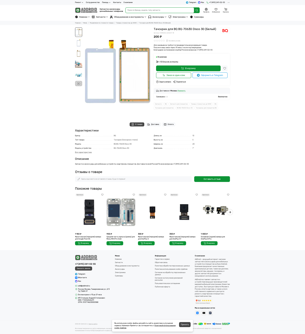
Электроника (179, 17)
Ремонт (78, 2)
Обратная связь (161, 262)
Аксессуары (158, 17)
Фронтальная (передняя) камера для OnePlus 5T (182, 238)
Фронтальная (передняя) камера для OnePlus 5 (151, 238)
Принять (185, 324)
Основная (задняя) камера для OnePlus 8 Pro (213, 238)
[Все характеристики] (83, 152)
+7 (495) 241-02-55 (217, 2)
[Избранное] (225, 68)
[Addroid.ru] (86, 10)
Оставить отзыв (212, 179)
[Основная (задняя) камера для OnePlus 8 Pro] (215, 212)
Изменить (182, 91)
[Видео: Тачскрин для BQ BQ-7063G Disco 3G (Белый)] (78, 83)
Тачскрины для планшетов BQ (206, 108)
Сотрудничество (93, 2)
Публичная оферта (162, 287)
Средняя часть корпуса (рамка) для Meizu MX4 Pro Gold (121, 238)
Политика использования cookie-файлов (171, 269)
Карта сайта (93, 324)
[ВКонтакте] (197, 313)
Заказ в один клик (175, 75)
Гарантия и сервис (162, 259)
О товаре (138, 124)
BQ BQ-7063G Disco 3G (185, 108)
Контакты (117, 2)
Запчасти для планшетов (179, 104)
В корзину (190, 68)
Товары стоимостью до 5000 (126, 23)
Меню (85, 23)
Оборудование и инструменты (129, 17)
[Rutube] (210, 313)
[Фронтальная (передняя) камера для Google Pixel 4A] (89, 212)
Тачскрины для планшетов (164, 108)
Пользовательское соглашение (167, 283)
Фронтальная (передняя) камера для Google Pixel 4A (88, 238)
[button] (84, 72)
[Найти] (197, 10)
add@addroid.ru (84, 286)
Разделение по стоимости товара (102, 23)
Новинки (83, 17)
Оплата (171, 124)
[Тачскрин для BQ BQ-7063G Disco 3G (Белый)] (117, 72)
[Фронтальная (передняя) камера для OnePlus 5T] (183, 212)
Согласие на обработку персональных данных (170, 273)
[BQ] (225, 31)
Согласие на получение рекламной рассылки (169, 279)
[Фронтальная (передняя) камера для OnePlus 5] (152, 212)
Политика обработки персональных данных (172, 266)
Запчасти (100, 17)
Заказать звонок (83, 268)
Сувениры (199, 17)
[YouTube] (203, 313)
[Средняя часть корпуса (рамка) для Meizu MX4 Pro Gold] (121, 212)
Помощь (105, 2)
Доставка (155, 124)
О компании (128, 2)
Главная (78, 23)
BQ (166, 104)
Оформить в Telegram (212, 75)
